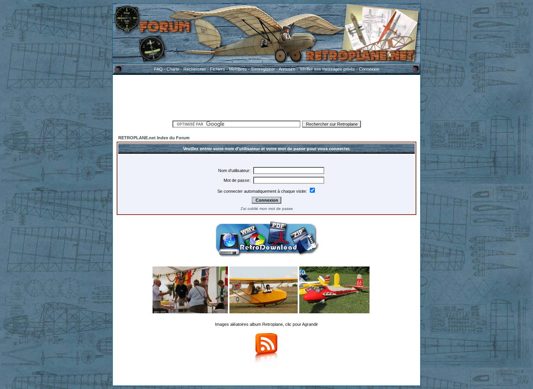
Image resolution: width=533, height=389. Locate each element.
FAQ (158, 69)
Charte (173, 69)
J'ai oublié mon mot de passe (266, 208)
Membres (238, 69)
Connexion (369, 69)
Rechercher (194, 69)
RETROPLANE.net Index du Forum (154, 137)
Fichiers (217, 69)
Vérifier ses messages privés (327, 69)
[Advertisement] (266, 96)
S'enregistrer (263, 69)
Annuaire (287, 69)
